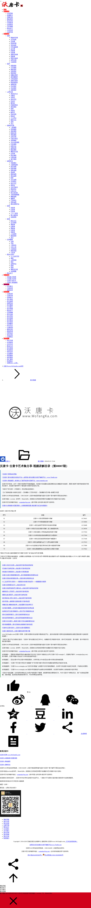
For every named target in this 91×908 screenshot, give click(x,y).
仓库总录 (10, 30)
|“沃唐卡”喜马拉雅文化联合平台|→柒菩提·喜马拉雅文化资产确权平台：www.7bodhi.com (29, 477)
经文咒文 (10, 325)
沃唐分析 (10, 293)
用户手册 (10, 340)
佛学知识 (10, 333)
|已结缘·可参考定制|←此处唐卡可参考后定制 (16, 568)
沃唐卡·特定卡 (11, 280)
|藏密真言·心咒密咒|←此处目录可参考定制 (15, 591)
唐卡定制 (6, 832)
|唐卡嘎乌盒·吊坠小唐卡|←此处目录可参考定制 (17, 598)
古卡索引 (10, 307)
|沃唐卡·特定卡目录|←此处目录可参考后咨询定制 (17, 565)
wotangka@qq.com (24, 502)
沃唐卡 (7, 461)
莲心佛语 (10, 299)
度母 (8, 206)
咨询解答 (10, 323)
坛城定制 (10, 327)
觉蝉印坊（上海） (12, 363)
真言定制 (10, 21)
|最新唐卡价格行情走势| (25, 581)
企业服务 (10, 353)
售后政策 (10, 350)
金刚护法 (10, 161)
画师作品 (10, 303)
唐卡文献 (10, 314)
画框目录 (10, 290)
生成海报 (84, 733)
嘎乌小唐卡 (10, 254)
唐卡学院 (10, 316)
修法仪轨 (10, 335)
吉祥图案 (10, 239)
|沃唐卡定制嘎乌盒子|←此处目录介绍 (13, 585)
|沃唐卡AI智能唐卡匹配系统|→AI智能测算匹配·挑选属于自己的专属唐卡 (24, 505)
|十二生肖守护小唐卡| (8, 581)
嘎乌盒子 (10, 28)
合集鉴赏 (10, 24)
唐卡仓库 (6, 11)
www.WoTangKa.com (13, 755)
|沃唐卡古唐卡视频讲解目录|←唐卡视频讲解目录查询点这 (20, 575)
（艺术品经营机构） (71, 841)
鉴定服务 (10, 357)
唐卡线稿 (10, 318)
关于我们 (6, 830)
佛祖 (8, 35)
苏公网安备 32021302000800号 (54, 855)
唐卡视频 (10, 308)
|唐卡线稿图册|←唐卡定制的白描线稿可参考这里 (17, 624)
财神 (8, 219)
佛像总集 (10, 17)
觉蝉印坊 (6, 284)
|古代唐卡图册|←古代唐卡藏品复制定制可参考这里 (18, 608)
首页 (5, 9)
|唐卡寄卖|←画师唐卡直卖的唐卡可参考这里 (16, 601)
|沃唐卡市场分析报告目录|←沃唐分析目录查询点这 (18, 578)
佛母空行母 (10, 125)
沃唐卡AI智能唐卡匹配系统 (8, 758)
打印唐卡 (10, 286)
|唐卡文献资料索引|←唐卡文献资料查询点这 (16, 614)
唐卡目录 (6, 34)
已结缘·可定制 (11, 278)
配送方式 (10, 346)
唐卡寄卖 (6, 275)
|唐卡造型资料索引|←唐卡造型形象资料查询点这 (17, 618)
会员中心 (6, 338)
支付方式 (10, 344)
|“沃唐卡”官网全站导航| (9, 474)
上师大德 (10, 92)
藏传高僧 (10, 331)
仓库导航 (10, 13)
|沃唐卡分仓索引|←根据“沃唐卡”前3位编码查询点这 (18, 621)
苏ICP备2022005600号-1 (35, 855)
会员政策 (10, 342)
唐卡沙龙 (6, 836)
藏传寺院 (10, 329)
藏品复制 (10, 19)
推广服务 (10, 359)
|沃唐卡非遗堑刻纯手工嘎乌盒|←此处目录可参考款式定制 (20, 588)
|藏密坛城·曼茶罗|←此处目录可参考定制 (14, 594)
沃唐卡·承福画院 (12, 282)
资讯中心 (6, 292)
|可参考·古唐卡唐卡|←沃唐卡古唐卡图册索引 (16, 627)
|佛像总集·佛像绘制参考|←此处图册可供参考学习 (17, 604)
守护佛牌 (10, 26)
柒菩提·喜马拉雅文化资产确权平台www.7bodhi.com (45, 845)
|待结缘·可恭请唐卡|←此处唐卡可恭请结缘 (15, 571)
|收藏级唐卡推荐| (41, 581)
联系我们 (10, 361)
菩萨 (8, 64)
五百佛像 (10, 312)
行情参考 (10, 22)
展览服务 (10, 355)
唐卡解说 (10, 320)
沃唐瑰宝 (10, 336)
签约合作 (10, 351)
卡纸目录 (10, 288)
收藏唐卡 (10, 15)
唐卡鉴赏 (10, 321)
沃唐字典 (10, 32)
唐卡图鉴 (10, 305)
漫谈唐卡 (10, 297)
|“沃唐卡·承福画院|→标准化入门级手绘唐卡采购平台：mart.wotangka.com (25, 480)
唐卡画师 (10, 301)
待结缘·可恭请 (11, 277)
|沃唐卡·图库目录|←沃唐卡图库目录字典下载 (16, 631)
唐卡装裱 (10, 348)
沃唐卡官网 (3, 755)
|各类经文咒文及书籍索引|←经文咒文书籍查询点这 (18, 611)
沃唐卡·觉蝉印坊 (5, 764)
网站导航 (6, 819)
